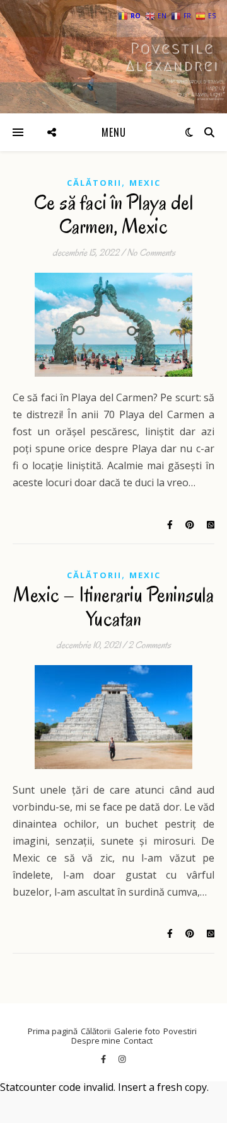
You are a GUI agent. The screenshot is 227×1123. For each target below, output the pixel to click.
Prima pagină (53, 1031)
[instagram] (122, 1058)
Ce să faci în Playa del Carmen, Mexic (114, 214)
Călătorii (94, 182)
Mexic (145, 182)
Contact (138, 1040)
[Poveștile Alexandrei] (113, 56)
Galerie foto (137, 1031)
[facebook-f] (104, 1058)
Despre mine (95, 1040)
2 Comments (149, 645)
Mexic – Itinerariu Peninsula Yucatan (113, 606)
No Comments (151, 252)
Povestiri (180, 1031)
